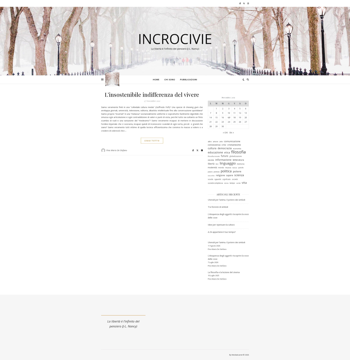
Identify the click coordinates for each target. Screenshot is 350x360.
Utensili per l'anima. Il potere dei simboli (226, 242)
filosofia (238, 152)
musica (228, 167)
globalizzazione (235, 156)
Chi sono (169, 79)
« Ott (225, 132)
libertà (211, 163)
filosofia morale (214, 156)
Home (156, 79)
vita (244, 182)
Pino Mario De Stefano (116, 150)
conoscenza (214, 144)
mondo (221, 167)
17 (229, 117)
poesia (216, 171)
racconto (211, 176)
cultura (212, 148)
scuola (210, 179)
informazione (223, 159)
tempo (232, 183)
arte (221, 141)
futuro (224, 156)
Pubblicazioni (188, 79)
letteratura (238, 159)
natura (234, 168)
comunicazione (232, 141)
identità (211, 160)
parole (240, 167)
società (235, 179)
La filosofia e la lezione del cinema (224, 272)
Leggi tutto (152, 140)
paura (210, 172)
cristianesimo (234, 144)
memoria (240, 164)
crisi (224, 144)
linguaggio (228, 163)
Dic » (231, 132)
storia (226, 183)
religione (220, 175)
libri (217, 164)
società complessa (215, 183)
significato (226, 179)
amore (215, 141)
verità (238, 183)
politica (226, 171)
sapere (229, 175)
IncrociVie (175, 38)
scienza (239, 175)
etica (227, 152)
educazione (215, 152)
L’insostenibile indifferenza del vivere (152, 94)
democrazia (225, 148)
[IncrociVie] (112, 79)
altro (210, 141)
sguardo (217, 179)
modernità (212, 167)
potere (237, 171)
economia (237, 148)
